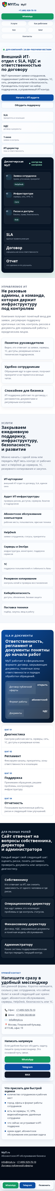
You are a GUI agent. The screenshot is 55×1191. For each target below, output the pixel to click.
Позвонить (44, 1185)
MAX (27, 1074)
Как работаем (40, 23)
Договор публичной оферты (17, 1165)
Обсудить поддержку (27, 105)
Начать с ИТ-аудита (27, 97)
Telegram (27, 1067)
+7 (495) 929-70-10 (27, 10)
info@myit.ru (16, 1019)
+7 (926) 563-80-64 (25, 1014)
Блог (40, 30)
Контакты (27, 36)
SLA (14, 30)
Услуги (14, 23)
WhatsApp (27, 16)
